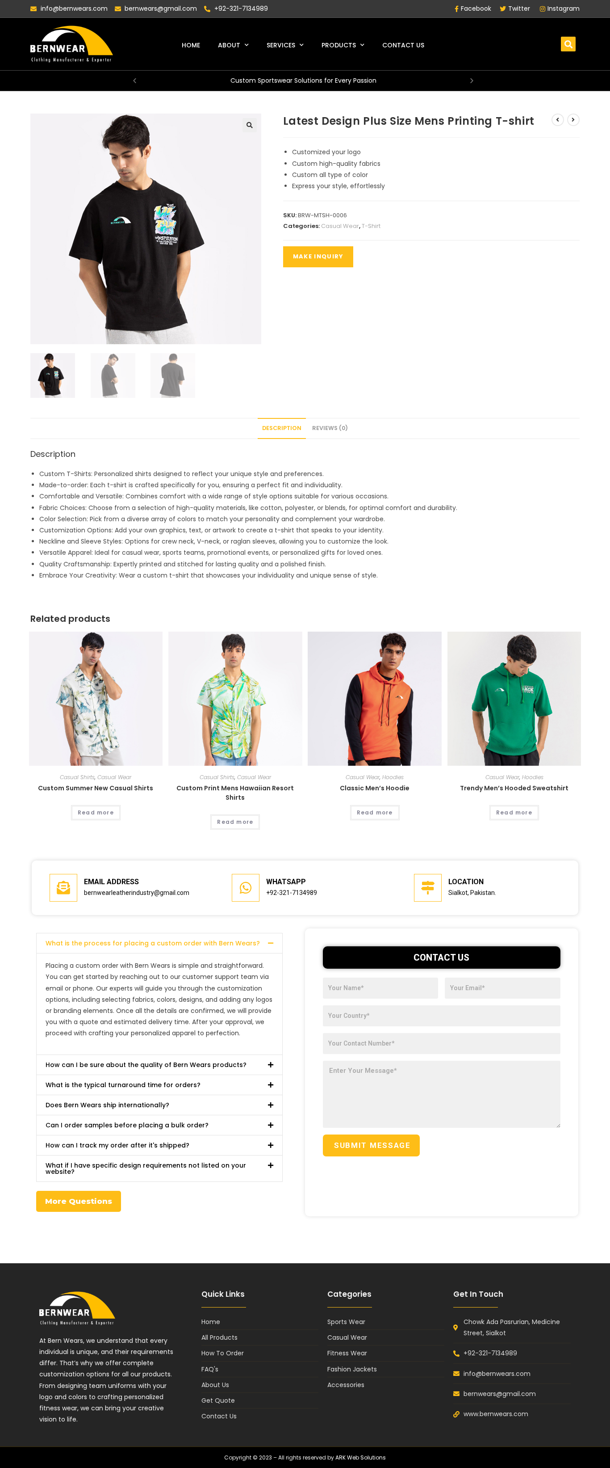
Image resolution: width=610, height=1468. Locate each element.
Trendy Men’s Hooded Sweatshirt (514, 788)
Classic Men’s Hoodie (374, 788)
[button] (568, 44)
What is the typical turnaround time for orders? (123, 1084)
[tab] (282, 428)
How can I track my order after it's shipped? (117, 1145)
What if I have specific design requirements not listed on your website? (146, 1168)
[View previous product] (558, 120)
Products (339, 45)
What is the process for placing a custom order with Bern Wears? (153, 943)
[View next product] (573, 120)
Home (191, 45)
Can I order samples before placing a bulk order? (127, 1125)
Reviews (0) (330, 428)
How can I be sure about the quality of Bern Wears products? (146, 1064)
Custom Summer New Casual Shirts (95, 788)
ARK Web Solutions (360, 1457)
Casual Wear (340, 226)
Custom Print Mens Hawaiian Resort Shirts (235, 793)
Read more (96, 812)
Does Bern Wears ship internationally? (107, 1105)
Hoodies (393, 777)
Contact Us (403, 45)
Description (281, 428)
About (229, 45)
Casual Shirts (77, 777)
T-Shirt (371, 226)
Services (281, 45)
